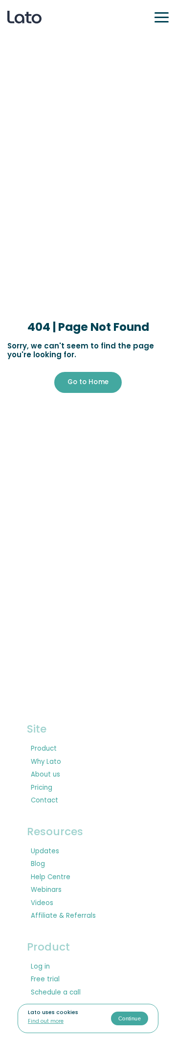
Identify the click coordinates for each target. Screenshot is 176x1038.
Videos (42, 903)
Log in (40, 966)
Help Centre (50, 877)
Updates (45, 851)
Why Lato (46, 761)
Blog (38, 864)
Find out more (46, 1021)
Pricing (41, 787)
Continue (129, 1018)
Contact (44, 800)
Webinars (46, 890)
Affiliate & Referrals (63, 915)
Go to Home (88, 382)
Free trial (45, 979)
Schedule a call (56, 992)
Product (44, 748)
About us (45, 774)
